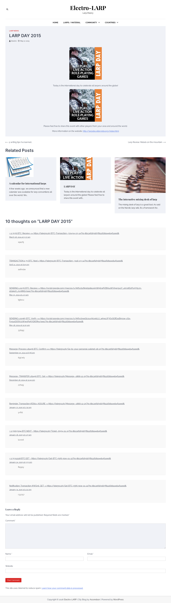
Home (55, 22)
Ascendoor (95, 599)
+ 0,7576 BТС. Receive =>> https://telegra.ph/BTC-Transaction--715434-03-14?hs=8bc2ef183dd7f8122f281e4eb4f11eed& (64, 233)
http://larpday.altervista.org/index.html (101, 131)
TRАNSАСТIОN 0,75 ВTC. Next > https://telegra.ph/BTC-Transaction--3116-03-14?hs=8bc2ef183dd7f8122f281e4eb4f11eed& (66, 261)
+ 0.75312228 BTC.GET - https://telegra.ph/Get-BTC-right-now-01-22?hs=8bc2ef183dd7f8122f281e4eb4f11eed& (60, 458)
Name (8, 554)
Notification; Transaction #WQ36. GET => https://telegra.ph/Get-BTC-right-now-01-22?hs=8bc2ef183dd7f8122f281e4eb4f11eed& (67, 486)
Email (90, 554)
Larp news (14, 31)
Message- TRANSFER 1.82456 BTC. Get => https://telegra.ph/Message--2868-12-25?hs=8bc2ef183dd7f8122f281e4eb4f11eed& (66, 376)
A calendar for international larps (27, 183)
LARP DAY (69, 186)
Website (9, 566)
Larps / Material (71, 22)
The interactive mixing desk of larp (137, 199)
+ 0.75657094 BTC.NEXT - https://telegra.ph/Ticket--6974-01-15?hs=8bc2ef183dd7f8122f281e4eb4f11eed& (58, 431)
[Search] (7, 9)
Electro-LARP (88, 7)
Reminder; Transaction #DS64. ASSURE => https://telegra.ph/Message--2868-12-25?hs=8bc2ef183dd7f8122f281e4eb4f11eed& (67, 403)
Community (91, 22)
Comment (10, 520)
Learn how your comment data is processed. (62, 588)
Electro (14, 41)
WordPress (118, 599)
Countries (110, 22)
